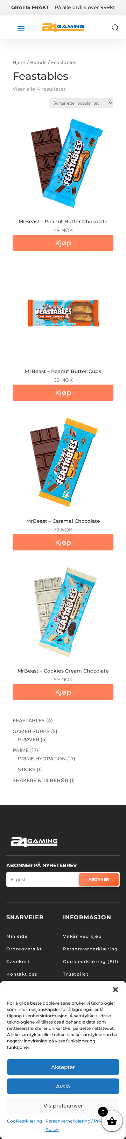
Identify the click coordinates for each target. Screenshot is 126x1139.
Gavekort (18, 961)
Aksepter (63, 1067)
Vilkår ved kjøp (82, 936)
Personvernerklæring (90, 948)
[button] (115, 989)
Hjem (19, 62)
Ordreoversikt (24, 948)
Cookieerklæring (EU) (90, 961)
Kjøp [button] (63, 243)
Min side (17, 936)
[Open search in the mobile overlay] (115, 27)
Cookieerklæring (24, 1121)
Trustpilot (76, 974)
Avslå (63, 1086)
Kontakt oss (21, 974)
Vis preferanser (63, 1105)
